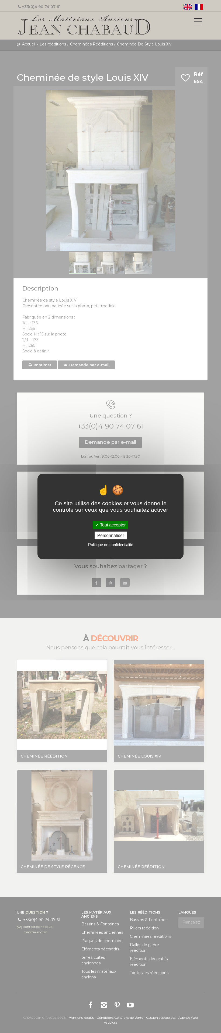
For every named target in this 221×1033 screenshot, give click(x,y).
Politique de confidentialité (110, 544)
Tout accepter (112, 525)
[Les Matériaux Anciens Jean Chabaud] (84, 24)
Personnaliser (110, 535)
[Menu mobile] (198, 22)
